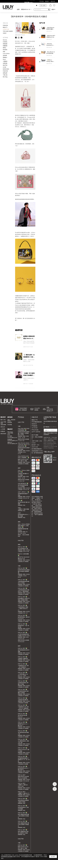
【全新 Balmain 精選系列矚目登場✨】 (50, 29)
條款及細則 (3, 433)
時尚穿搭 (5, 49)
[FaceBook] (16, 37)
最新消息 (53, 1)
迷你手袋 (5, 65)
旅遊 (4, 51)
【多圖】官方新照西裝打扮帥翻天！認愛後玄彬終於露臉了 (29, 374)
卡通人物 (5, 75)
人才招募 (3, 429)
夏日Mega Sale (27, 9)
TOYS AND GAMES (8, 31)
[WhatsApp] (19, 37)
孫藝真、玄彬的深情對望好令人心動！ (28, 360)
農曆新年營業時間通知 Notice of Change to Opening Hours (29, 337)
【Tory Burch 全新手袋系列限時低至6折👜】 (50, 53)
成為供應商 (3, 424)
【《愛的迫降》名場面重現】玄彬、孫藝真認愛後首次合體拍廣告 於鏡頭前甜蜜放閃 (29, 356)
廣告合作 (3, 427)
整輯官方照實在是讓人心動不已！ (28, 379)
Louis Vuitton (6, 53)
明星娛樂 (5, 43)
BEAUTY (5, 27)
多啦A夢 (5, 55)
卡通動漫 (5, 61)
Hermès (5, 40)
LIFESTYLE (6, 29)
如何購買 (9, 422)
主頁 (18, 9)
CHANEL (5, 42)
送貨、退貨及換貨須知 (11, 420)
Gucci (4, 59)
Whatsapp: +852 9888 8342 (10, 433)
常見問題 (9, 424)
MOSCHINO (6, 69)
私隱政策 (3, 431)
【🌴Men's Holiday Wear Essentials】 (49, 61)
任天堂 (4, 67)
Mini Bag (5, 77)
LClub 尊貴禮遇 (3, 422)
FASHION (5, 25)
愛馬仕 (4, 47)
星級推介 (47, 1)
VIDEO (4, 33)
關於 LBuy (3, 419)
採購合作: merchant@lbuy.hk (11, 443)
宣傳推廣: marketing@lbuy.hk (11, 440)
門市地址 (41, 1)
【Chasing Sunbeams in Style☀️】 (49, 45)
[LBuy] (8, 7)
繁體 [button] (53, 9)
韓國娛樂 (5, 45)
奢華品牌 (5, 73)
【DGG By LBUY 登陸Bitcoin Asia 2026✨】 (50, 37)
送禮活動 (5, 63)
